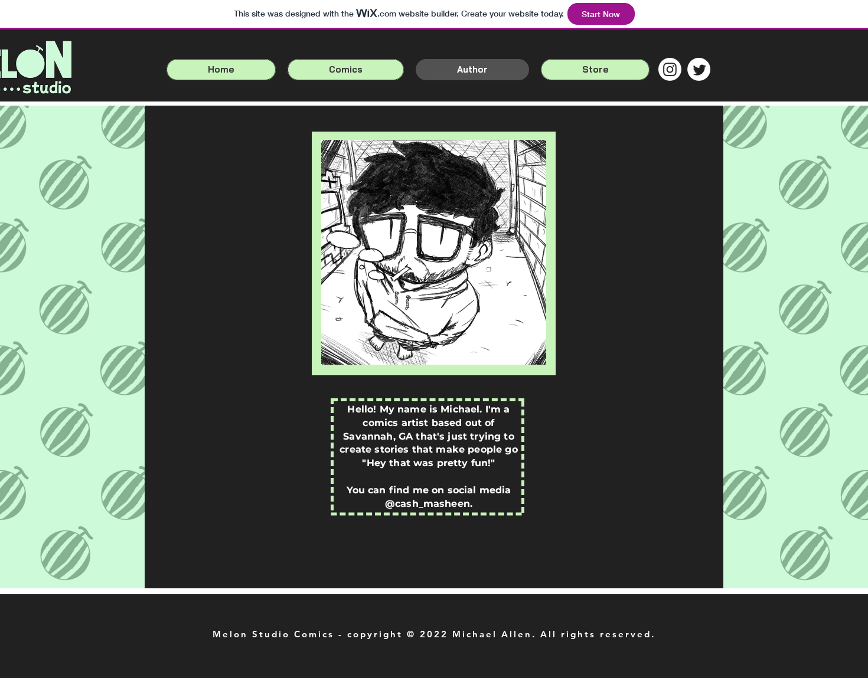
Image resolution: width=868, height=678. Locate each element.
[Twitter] (698, 69)
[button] (346, 69)
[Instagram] (669, 69)
